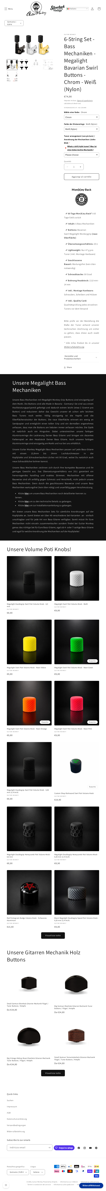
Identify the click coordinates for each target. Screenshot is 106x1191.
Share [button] (69, 367)
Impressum (12, 1106)
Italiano (72, 9)
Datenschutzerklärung (17, 1119)
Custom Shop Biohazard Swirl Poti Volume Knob (74, 793)
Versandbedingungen (16, 1125)
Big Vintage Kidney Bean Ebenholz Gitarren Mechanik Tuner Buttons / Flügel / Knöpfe (28, 1059)
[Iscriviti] (49, 1147)
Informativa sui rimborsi (69, 1182)
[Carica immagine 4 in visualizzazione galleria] (48, 64)
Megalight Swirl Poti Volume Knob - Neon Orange (27, 729)
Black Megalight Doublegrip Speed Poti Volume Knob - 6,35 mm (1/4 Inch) (76, 919)
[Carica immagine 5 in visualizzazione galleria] (12, 76)
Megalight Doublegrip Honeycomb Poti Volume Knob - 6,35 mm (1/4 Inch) (76, 855)
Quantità (67, 161)
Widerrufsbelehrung (74, 347)
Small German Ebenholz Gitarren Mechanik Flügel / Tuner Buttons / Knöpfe (27, 1005)
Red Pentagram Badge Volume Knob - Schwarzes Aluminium (27, 919)
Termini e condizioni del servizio (39, 1184)
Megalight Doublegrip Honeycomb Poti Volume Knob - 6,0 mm (29, 855)
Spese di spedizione (85, 100)
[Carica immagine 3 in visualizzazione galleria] (36, 64)
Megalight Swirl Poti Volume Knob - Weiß (71, 604)
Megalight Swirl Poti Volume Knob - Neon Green (73, 668)
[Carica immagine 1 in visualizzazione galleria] (12, 64)
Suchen (10, 1100)
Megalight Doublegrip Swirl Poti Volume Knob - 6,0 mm (27, 605)
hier (27, 493)
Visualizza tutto (53, 935)
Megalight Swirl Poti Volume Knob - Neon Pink (73, 729)
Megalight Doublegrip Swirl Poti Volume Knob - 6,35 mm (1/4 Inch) (28, 791)
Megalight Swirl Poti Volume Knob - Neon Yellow (26, 668)
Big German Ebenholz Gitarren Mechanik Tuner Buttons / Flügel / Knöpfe (73, 1007)
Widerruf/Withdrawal (91, 1186)
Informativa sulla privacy (90, 1182)
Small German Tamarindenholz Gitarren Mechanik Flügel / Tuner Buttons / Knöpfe (74, 1058)
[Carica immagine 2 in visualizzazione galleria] (24, 64)
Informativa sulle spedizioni (64, 1184)
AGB (9, 1112)
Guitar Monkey (37, 1182)
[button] (6, 9)
